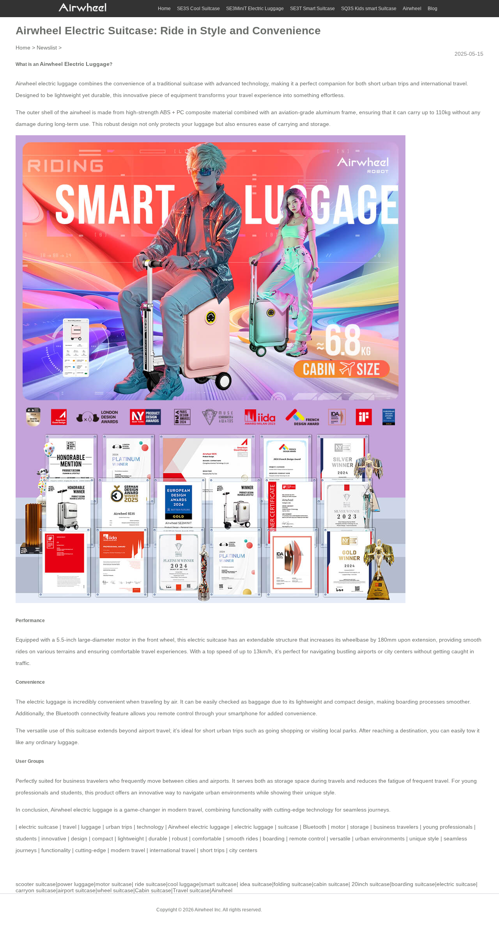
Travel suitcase (191, 890)
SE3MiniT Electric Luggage (255, 8)
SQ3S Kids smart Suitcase (368, 8)
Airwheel (412, 8)
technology (150, 827)
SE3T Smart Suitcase (312, 8)
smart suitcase (219, 884)
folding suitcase (293, 884)
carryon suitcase (36, 890)
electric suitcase (207, 640)
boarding (274, 838)
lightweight (131, 838)
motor (338, 827)
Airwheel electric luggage (81, 810)
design (79, 838)
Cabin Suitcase (284, 909)
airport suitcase (77, 890)
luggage (91, 827)
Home (164, 8)
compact (102, 838)
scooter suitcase (36, 884)
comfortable (206, 838)
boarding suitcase (413, 884)
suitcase (288, 827)
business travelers (395, 827)
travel (69, 827)
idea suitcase (256, 884)
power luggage (75, 884)
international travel (172, 850)
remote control (307, 838)
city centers (243, 850)
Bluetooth (314, 827)
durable (158, 838)
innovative (53, 838)
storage (359, 827)
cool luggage (183, 884)
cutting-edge (90, 850)
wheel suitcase (115, 890)
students (26, 838)
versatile (340, 838)
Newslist (47, 47)
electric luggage (253, 827)
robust (180, 838)
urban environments (380, 838)
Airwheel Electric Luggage (75, 64)
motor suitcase (114, 884)
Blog (432, 8)
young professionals (447, 827)
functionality (56, 850)
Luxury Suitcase (323, 909)
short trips (212, 850)
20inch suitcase (371, 884)
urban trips (119, 827)
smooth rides (242, 838)
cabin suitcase (331, 884)
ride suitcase (150, 884)
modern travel (128, 850)
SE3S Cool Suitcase (198, 8)
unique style (424, 838)
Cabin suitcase (153, 890)
